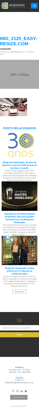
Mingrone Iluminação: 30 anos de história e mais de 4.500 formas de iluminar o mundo (19, 165)
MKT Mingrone (16, 52)
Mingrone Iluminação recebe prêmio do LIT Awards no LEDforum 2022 (19, 271)
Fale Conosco (19, 397)
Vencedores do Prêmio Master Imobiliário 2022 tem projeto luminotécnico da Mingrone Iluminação (19, 218)
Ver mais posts (19, 291)
